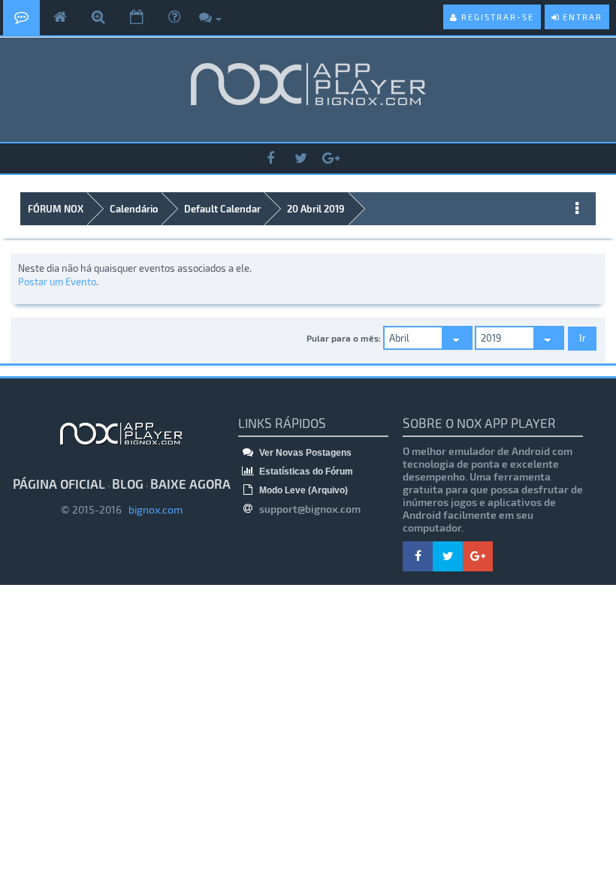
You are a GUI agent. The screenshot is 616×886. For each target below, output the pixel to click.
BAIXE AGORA (190, 483)
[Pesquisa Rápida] (98, 17)
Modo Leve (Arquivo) (302, 490)
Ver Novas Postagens (304, 453)
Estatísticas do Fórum (305, 471)
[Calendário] (137, 17)
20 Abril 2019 (316, 209)
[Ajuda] (174, 17)
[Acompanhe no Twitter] (300, 158)
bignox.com (152, 509)
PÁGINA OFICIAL (59, 483)
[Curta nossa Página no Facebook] (270, 158)
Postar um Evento (57, 282)
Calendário (134, 209)
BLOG (127, 483)
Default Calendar (222, 209)
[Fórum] (21, 17)
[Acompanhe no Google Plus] (331, 158)
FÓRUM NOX (55, 209)
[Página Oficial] (60, 17)
